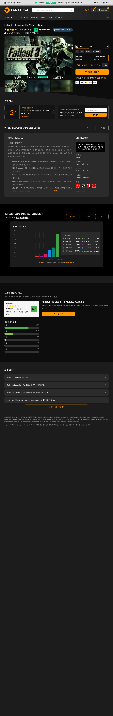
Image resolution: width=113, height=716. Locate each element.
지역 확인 (103, 78)
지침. (55, 297)
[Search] (71, 10)
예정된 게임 (35, 17)
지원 (107, 17)
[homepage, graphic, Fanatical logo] (16, 10)
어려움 (87, 216)
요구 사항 (102, 128)
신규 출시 (44, 17)
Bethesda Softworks (82, 178)
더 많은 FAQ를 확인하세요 (56, 407)
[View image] (38, 86)
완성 (102, 216)
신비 (50, 17)
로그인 (87, 10)
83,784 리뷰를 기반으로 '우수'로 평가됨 (70, 3)
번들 (25, 17)
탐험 (82, 51)
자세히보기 (55, 191)
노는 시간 (72, 216)
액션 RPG (88, 51)
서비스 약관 (84, 149)
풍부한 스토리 (97, 51)
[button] (13, 3)
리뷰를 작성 (58, 314)
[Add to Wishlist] (107, 47)
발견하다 (7, 17)
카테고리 (17, 17)
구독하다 (95, 115)
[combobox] (57, 10)
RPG (77, 51)
